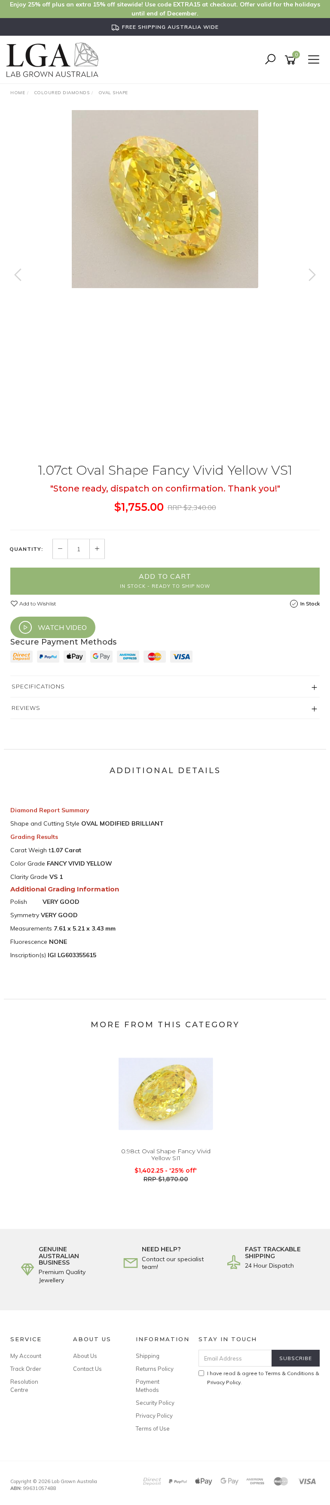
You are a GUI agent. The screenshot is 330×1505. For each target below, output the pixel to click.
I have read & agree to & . (263, 1377)
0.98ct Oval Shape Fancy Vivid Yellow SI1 (166, 1154)
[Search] (270, 60)
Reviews (26, 707)
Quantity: (26, 549)
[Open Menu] (312, 60)
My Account (25, 1355)
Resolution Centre (24, 1385)
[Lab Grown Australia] (54, 59)
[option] (165, 199)
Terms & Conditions (289, 1373)
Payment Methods (147, 1385)
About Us (85, 1355)
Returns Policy (155, 1368)
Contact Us (87, 1368)
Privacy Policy (154, 1415)
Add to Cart (165, 580)
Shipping (147, 1355)
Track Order (25, 1368)
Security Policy (155, 1402)
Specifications (38, 686)
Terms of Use (153, 1428)
